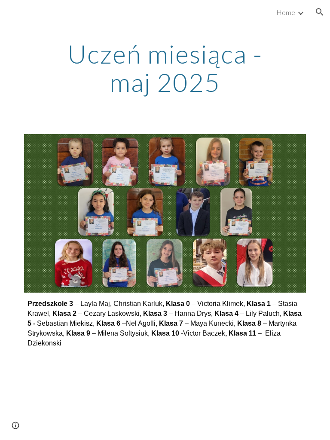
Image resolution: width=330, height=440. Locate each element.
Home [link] (285, 12)
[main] (164, 68)
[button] (319, 12)
